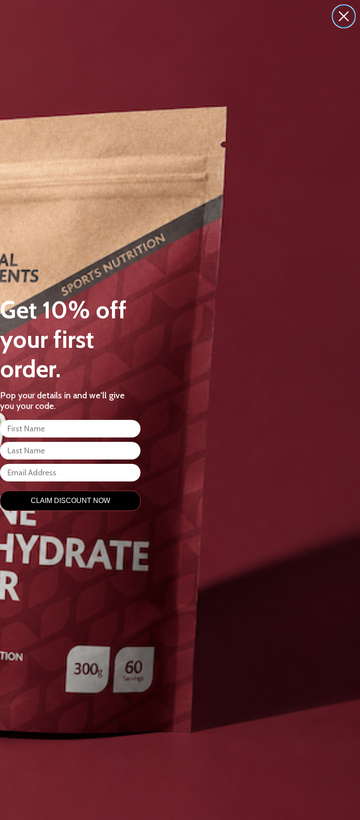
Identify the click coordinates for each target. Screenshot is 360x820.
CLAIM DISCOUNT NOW (70, 500)
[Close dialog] (344, 16)
